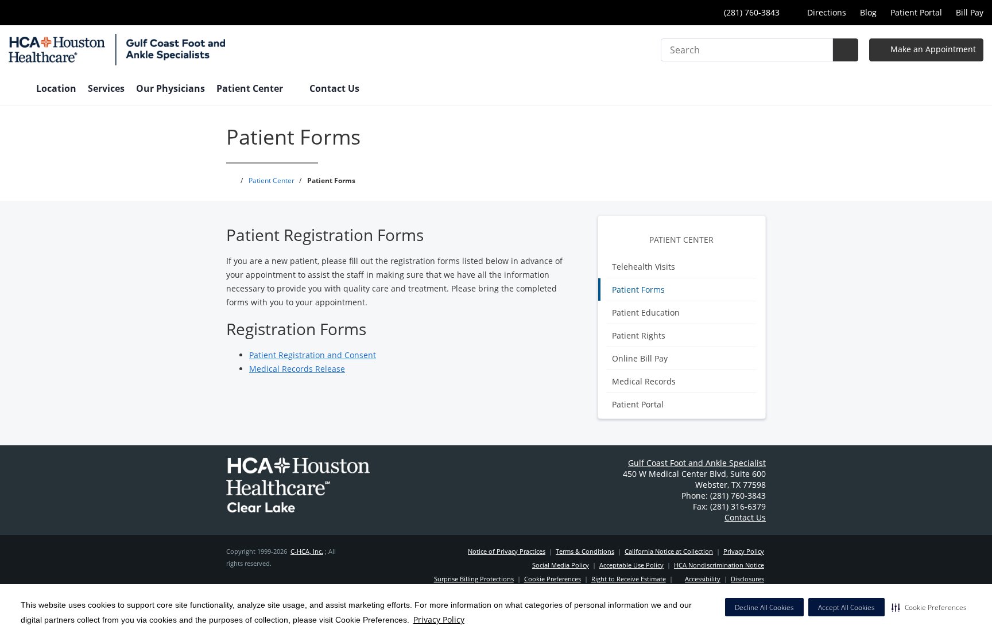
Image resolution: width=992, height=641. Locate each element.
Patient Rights (638, 335)
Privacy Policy (438, 619)
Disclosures (747, 578)
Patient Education (646, 312)
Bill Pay (969, 12)
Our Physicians (170, 88)
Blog (868, 12)
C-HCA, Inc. (306, 551)
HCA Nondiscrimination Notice (719, 565)
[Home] (17, 89)
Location (56, 88)
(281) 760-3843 (751, 12)
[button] (929, 607)
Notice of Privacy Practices (506, 551)
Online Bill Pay (640, 358)
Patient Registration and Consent (312, 354)
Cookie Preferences (552, 578)
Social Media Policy (560, 565)
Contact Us (334, 88)
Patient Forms (638, 289)
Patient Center (681, 239)
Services (106, 88)
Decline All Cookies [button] (764, 607)
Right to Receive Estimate (628, 578)
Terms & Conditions (585, 551)
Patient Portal (916, 12)
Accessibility (702, 578)
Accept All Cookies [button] (846, 607)
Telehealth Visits (643, 266)
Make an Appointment (932, 49)
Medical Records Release (297, 368)
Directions (825, 12)
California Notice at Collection (669, 551)
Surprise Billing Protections (474, 578)
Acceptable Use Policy (631, 565)
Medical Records (644, 381)
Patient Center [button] (250, 88)
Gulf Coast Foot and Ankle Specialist (697, 462)
